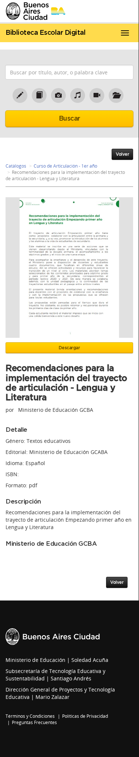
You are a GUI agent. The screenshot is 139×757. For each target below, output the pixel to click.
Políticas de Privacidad (85, 716)
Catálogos (16, 166)
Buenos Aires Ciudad (53, 636)
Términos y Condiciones (30, 716)
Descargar (69, 348)
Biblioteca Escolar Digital (45, 33)
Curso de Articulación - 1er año (65, 166)
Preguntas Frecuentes (34, 722)
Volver (122, 154)
